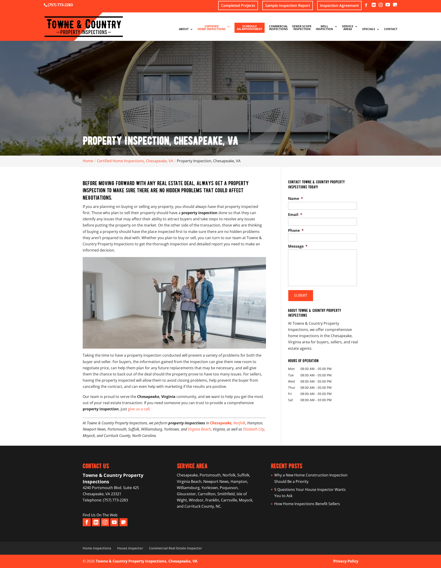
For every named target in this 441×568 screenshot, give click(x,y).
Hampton (239, 481)
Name (295, 198)
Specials (368, 29)
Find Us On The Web (100, 515)
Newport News (216, 481)
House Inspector (130, 548)
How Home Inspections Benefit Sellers (307, 503)
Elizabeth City (253, 429)
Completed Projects (238, 5)
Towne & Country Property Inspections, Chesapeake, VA (146, 561)
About (184, 29)
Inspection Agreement (339, 5)
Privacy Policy (345, 561)
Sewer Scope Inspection (301, 28)
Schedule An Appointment (249, 27)
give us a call (139, 408)
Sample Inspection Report (287, 5)
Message (298, 246)
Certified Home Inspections (212, 28)
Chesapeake (221, 422)
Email (295, 214)
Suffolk (243, 475)
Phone (296, 230)
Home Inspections (97, 548)
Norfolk (239, 422)
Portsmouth (210, 475)
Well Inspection (324, 28)
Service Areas (347, 28)
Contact (390, 29)
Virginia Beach (199, 429)
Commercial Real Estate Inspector (175, 548)
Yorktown (209, 487)
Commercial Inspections (278, 28)
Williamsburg (188, 487)
